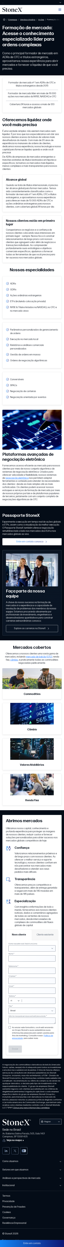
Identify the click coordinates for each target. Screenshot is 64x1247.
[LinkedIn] (6, 1150)
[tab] (19, 934)
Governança (8, 1217)
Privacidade (8, 1201)
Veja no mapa (14, 1140)
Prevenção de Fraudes (13, 1206)
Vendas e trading (27, 19)
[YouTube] (23, 1150)
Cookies (6, 1212)
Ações (41, 19)
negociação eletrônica (17, 478)
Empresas (12, 19)
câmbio (14, 660)
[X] (14, 1150)
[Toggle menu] (60, 9)
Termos (6, 1196)
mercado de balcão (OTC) (39, 656)
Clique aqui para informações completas (31, 1107)
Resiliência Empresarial (14, 1223)
